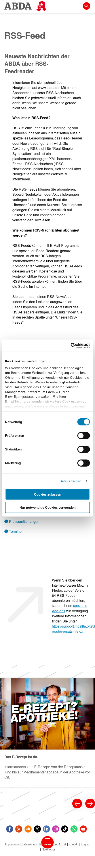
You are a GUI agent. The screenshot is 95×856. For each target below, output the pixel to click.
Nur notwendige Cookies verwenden (47, 507)
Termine (15, 531)
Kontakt (73, 844)
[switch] (83, 435)
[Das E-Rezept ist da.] (47, 732)
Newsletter (48, 849)
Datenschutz (29, 844)
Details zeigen (70, 481)
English (85, 844)
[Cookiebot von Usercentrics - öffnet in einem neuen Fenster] (70, 345)
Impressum (12, 844)
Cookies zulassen (47, 494)
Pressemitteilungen (24, 521)
